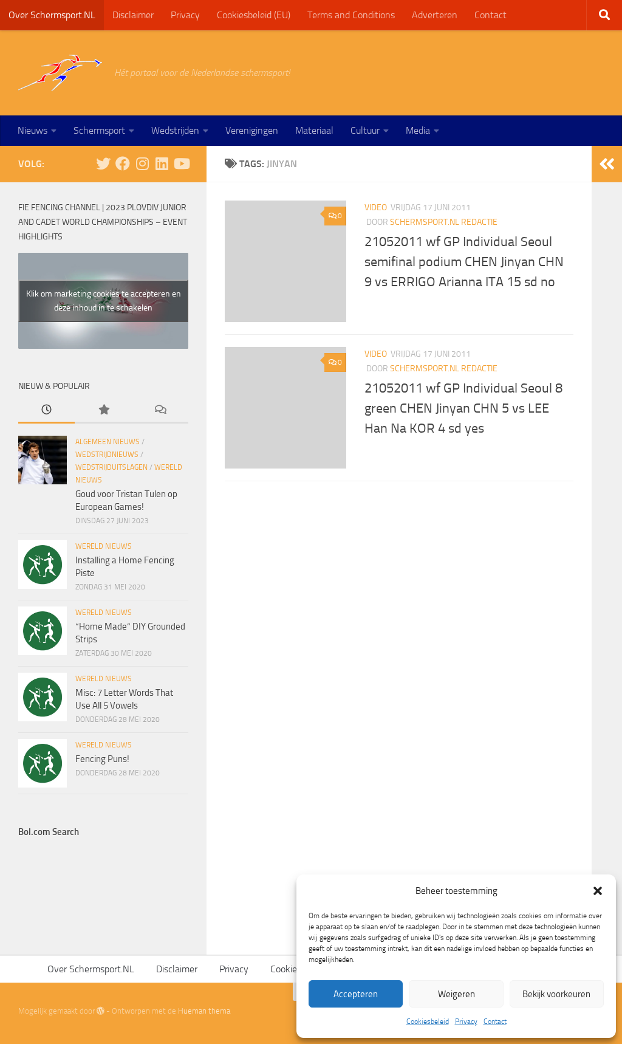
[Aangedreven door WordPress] (100, 1011)
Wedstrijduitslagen (111, 467)
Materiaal (314, 130)
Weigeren (456, 994)
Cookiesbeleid (427, 1021)
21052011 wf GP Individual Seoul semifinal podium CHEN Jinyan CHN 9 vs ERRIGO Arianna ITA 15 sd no (464, 262)
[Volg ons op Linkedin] (161, 163)
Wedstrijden (175, 130)
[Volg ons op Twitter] (103, 163)
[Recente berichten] (46, 410)
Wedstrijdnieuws (106, 454)
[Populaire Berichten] (103, 410)
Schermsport (99, 130)
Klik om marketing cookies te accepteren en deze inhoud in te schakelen (103, 301)
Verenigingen (251, 130)
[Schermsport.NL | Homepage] (60, 73)
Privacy (466, 1021)
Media (418, 130)
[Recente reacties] (160, 410)
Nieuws (32, 130)
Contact (495, 1021)
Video (375, 207)
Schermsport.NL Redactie (443, 222)
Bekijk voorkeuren (556, 994)
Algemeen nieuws (107, 442)
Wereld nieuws (103, 546)
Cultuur (365, 130)
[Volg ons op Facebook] (122, 163)
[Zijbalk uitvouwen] (607, 164)
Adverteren (434, 15)
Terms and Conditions (351, 15)
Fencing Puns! (102, 759)
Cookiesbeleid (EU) (253, 15)
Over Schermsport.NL (52, 15)
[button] (598, 891)
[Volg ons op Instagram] (142, 163)
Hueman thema (204, 1010)
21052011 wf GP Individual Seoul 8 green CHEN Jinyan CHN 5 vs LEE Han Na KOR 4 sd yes (463, 408)
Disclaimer (133, 15)
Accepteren (355, 994)
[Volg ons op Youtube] (181, 163)
